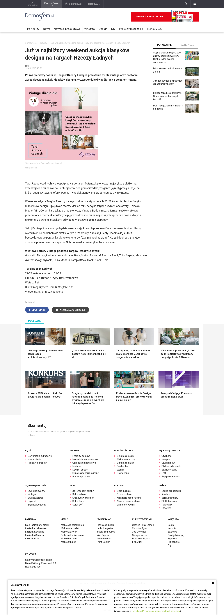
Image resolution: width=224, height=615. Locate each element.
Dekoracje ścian (125, 455)
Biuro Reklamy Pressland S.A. (41, 563)
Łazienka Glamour (34, 535)
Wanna (120, 469)
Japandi (32, 501)
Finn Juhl (137, 541)
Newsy (43, 43)
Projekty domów (81, 455)
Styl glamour (168, 462)
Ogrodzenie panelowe (84, 462)
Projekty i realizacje (131, 28)
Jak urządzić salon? (83, 490)
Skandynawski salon (83, 497)
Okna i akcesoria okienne (85, 473)
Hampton (166, 459)
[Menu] (194, 4)
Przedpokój (174, 541)
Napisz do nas (33, 566)
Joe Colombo (139, 531)
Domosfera (31, 43)
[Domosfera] (51, 4)
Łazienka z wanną (34, 531)
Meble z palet (68, 541)
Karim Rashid (103, 538)
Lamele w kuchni (126, 504)
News (46, 28)
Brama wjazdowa (81, 476)
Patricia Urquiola (105, 525)
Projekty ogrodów (37, 462)
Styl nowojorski (36, 497)
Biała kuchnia (124, 490)
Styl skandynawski (171, 466)
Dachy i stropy (80, 469)
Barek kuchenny (170, 497)
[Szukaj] (186, 4)
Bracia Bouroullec (105, 531)
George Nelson (140, 535)
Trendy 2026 (154, 28)
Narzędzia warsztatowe (85, 459)
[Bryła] (94, 4)
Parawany (167, 504)
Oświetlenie (123, 473)
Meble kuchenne (69, 538)
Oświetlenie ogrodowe (40, 455)
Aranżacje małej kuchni (129, 497)
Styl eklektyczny (36, 490)
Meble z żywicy (69, 531)
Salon (171, 525)
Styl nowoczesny (37, 504)
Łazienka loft (32, 538)
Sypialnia (172, 538)
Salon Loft (77, 504)
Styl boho (167, 455)
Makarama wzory (126, 459)
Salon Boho (78, 501)
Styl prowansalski (171, 476)
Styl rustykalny (169, 469)
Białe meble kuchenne (72, 535)
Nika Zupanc (103, 535)
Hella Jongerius (104, 528)
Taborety (166, 508)
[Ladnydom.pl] (33, 4)
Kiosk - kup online (149, 16)
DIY (113, 28)
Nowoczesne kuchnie (128, 501)
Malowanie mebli (70, 528)
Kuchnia (172, 528)
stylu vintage (120, 192)
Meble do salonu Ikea (72, 525)
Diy (169, 545)
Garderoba (122, 466)
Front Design (103, 541)
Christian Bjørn (139, 528)
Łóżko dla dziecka (171, 490)
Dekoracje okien (125, 462)
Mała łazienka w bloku (37, 525)
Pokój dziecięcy (176, 535)
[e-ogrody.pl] (73, 4)
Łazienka (172, 531)
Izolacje (76, 466)
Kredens (166, 494)
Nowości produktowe (67, 28)
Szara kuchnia (124, 494)
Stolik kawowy (169, 501)
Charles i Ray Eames (143, 525)
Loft (164, 473)
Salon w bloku (79, 494)
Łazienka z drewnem (36, 528)
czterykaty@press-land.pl (38, 559)
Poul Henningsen (141, 538)
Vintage (32, 494)
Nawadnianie (34, 459)
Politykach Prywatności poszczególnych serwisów (156, 611)
